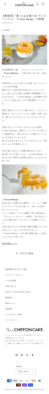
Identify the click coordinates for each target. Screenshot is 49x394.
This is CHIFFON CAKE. (20, 389)
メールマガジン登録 (13, 314)
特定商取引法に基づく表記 (16, 269)
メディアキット (11, 320)
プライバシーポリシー (14, 275)
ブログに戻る (26, 253)
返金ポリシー (10, 303)
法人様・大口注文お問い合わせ (18, 292)
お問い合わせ (10, 286)
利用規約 (8, 297)
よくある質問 (10, 280)
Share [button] (7, 30)
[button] (5, 4)
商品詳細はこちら (10, 243)
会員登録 (8, 309)
